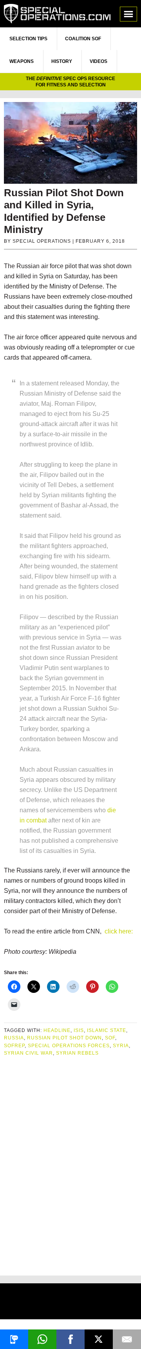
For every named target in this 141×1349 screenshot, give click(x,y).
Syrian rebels (77, 1053)
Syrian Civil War (28, 1053)
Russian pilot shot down (64, 1038)
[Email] (127, 1339)
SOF (110, 1038)
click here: (119, 931)
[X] (99, 1339)
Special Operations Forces (69, 1045)
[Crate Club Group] (70, 1302)
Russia (14, 1038)
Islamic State (106, 1030)
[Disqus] (70, 1163)
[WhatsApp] (42, 1339)
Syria (121, 1045)
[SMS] (14, 1339)
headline (56, 1030)
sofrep (14, 1045)
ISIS (79, 1030)
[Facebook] (70, 1339)
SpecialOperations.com (57, 13)
